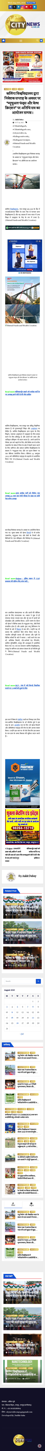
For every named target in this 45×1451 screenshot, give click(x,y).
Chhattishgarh (11, 904)
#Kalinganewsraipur (21, 140)
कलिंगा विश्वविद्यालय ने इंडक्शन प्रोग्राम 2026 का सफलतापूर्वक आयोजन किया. (27, 1132)
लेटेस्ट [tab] (13, 1205)
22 (33, 1018)
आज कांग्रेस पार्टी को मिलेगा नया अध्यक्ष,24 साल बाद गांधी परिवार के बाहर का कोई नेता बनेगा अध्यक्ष (22, 496)
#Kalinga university (21, 137)
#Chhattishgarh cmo (21, 130)
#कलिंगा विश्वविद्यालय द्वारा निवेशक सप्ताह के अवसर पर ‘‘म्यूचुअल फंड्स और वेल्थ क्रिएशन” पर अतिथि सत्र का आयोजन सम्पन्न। (26, 159)
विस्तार (19, 629)
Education (34, 1094)
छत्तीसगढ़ (21, 89)
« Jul (22, 1034)
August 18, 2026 (15, 1326)
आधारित (17, 725)
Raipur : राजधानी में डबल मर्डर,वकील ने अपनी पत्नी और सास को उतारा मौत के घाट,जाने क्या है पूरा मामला (13, 855)
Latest (20, 1141)
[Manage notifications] (39, 1446)
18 (12, 1018)
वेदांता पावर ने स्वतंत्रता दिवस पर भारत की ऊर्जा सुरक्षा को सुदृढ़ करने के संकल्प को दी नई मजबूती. (21, 936)
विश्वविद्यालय (14, 209)
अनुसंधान (34, 429)
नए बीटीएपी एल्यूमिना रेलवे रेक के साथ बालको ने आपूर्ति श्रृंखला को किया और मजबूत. (28, 1159)
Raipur (8, 1112)
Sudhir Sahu (20, 1416)
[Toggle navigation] (20, 40)
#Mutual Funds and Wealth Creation (24, 145)
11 (12, 1012)
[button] (37, 41)
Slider (15, 89)
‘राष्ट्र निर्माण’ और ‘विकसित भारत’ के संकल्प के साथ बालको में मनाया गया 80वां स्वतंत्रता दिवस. (22, 910)
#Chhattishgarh (19, 126)
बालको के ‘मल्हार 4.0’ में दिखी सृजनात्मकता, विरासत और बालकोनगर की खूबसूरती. (19, 961)
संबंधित (20, 720)
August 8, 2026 (14, 1379)
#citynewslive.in (19, 133)
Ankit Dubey (19, 119)
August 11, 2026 (14, 1352)
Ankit (23, 915)
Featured (8, 89)
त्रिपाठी (29, 533)
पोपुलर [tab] (31, 1206)
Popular (20, 1187)
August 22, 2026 (15, 1300)
